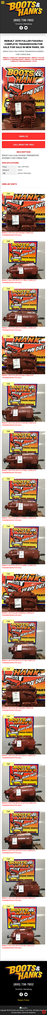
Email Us (23, 136)
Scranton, (19, 24)
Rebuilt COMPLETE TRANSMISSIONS (16, 58)
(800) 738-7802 (24, 20)
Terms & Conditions (29, 1012)
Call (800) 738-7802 (23, 144)
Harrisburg (27, 24)
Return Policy (23, 1000)
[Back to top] (43, 1011)
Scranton (19, 989)
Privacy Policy (16, 1012)
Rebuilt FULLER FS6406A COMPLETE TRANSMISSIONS (27, 60)
